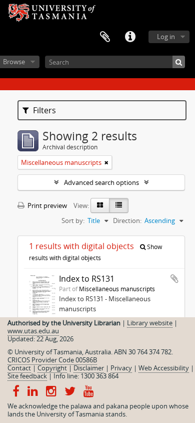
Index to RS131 (86, 278)
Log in (166, 36)
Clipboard (105, 37)
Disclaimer (89, 367)
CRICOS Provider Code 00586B (52, 359)
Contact (19, 367)
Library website (149, 322)
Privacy (121, 367)
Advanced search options (101, 182)
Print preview (46, 205)
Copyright (52, 367)
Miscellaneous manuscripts (117, 289)
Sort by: (73, 220)
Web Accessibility (163, 367)
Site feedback (27, 375)
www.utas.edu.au (33, 330)
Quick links (130, 37)
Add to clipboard (175, 279)
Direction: (127, 220)
